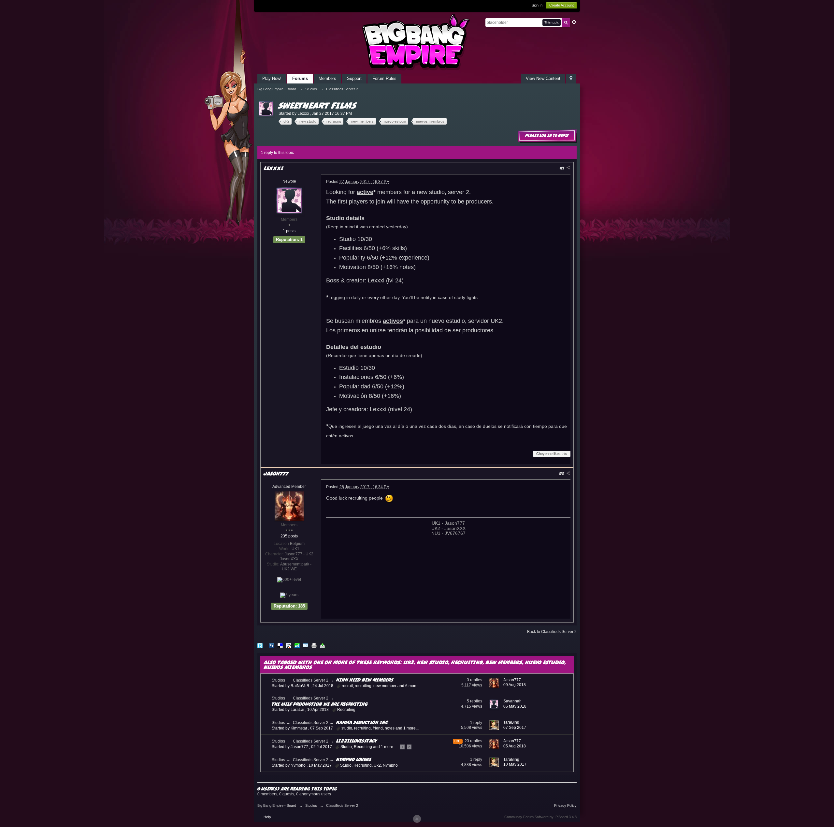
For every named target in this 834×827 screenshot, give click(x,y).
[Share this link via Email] (305, 645)
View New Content (543, 78)
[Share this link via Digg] (271, 645)
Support (354, 78)
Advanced (574, 22)
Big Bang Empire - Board (276, 805)
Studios (278, 680)
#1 (562, 168)
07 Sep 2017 (514, 727)
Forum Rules (384, 78)
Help (267, 817)
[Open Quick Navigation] (571, 78)
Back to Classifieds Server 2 (552, 631)
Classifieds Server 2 (310, 680)
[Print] (314, 645)
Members (327, 78)
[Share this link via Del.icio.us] (280, 645)
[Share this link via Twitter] (260, 645)
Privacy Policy (565, 805)
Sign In (537, 5)
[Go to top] (417, 819)
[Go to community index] (417, 41)
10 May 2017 (514, 764)
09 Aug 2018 (514, 685)
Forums (300, 78)
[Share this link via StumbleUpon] (297, 645)
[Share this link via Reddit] (288, 645)
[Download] (322, 645)
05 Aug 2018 (514, 746)
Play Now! (271, 78)
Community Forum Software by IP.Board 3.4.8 (540, 817)
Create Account (561, 5)
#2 (562, 473)
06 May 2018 (514, 706)
